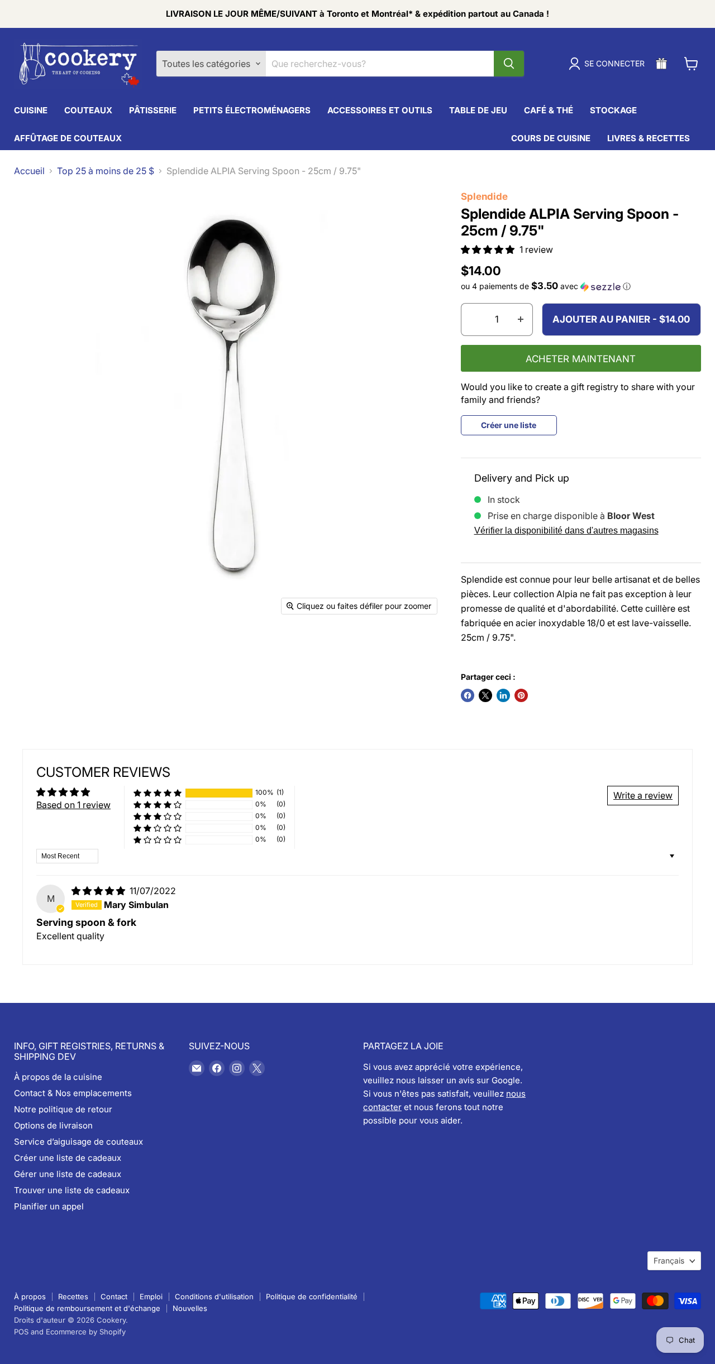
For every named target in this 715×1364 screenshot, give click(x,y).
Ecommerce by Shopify (86, 1331)
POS (21, 1331)
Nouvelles (190, 1308)
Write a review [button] (643, 795)
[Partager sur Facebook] (467, 695)
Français (669, 1260)
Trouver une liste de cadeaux (72, 1190)
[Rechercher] (509, 63)
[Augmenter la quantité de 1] (521, 320)
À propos (30, 1296)
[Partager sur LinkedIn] (503, 695)
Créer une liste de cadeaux (67, 1157)
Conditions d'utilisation (214, 1296)
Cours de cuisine (550, 138)
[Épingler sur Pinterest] (521, 695)
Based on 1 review (73, 804)
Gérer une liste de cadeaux (67, 1174)
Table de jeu (478, 110)
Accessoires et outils (379, 110)
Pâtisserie (153, 110)
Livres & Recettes (648, 138)
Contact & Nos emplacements (73, 1093)
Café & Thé (548, 110)
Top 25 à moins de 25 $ (105, 171)
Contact (114, 1296)
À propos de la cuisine (58, 1077)
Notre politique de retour (63, 1109)
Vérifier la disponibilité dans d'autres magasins (566, 530)
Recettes (73, 1296)
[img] (99, 890)
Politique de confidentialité (312, 1296)
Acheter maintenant (581, 358)
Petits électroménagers (252, 110)
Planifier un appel (49, 1206)
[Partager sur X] (485, 695)
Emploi (151, 1296)
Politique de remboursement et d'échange (87, 1308)
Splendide (484, 196)
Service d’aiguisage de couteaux (78, 1141)
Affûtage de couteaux (68, 138)
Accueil (29, 171)
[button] (489, 249)
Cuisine (30, 110)
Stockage (613, 110)
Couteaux (88, 110)
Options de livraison (53, 1125)
